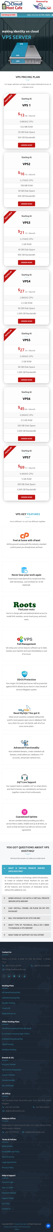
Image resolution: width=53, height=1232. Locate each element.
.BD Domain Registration (11, 1070)
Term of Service (8, 1157)
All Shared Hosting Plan (11, 992)
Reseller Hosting (8, 1003)
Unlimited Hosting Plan (11, 998)
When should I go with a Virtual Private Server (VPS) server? (28, 899)
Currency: (8, 15)
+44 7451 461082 (12, 1107)
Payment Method (9, 1193)
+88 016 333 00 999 (13, 966)
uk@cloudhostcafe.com (15, 1111)
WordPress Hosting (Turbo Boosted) (16, 1028)
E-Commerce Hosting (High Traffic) (15, 1034)
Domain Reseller (8, 1080)
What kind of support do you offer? (26, 935)
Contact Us (6, 1209)
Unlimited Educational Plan (12, 1039)
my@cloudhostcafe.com (35, 1132)
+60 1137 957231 (12, 1132)
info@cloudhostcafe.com (15, 969)
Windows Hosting (9, 1050)
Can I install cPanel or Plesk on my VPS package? (28, 909)
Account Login (8, 1182)
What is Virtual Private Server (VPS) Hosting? (26, 869)
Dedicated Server (9, 1014)
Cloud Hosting (7, 1044)
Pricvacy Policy (8, 1168)
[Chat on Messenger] (48, 1226)
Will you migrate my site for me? (24, 918)
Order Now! (26, 145)
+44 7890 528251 (43, 1107)
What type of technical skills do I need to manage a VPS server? (28, 926)
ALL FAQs (6, 1204)
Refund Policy (7, 1146)
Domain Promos (8, 1075)
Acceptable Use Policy (11, 1152)
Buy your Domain (9, 1064)
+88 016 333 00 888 (42, 966)
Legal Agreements (9, 1162)
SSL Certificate (8, 1086)
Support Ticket (8, 1198)
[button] (38, 15)
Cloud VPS (6, 1008)
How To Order (7, 1188)
